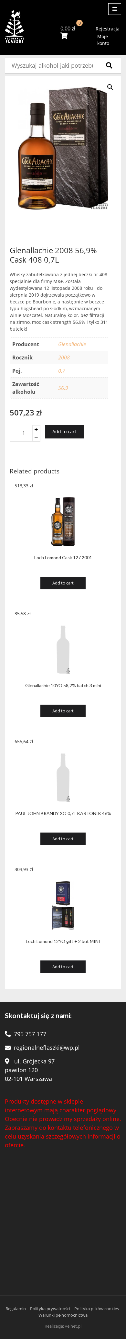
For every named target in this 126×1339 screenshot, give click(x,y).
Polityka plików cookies (96, 1308)
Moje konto (103, 39)
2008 (64, 357)
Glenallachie (72, 344)
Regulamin (15, 1308)
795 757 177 (30, 1034)
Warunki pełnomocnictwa (63, 1315)
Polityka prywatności (50, 1308)
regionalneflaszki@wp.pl (47, 1047)
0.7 (61, 370)
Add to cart (64, 431)
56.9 (63, 387)
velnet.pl (73, 1326)
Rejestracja (108, 29)
